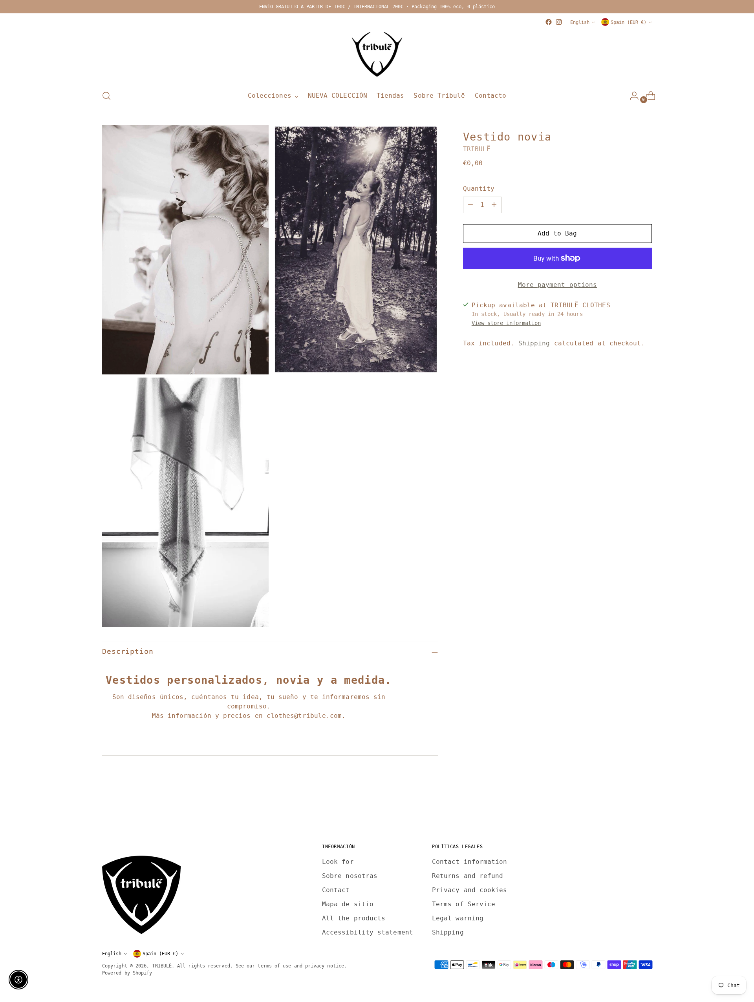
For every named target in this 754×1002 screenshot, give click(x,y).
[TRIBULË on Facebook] (548, 22)
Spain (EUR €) (628, 22)
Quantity (479, 188)
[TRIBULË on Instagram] (558, 22)
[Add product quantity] (494, 205)
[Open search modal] (106, 96)
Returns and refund (467, 876)
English (579, 22)
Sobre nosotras (349, 876)
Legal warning (457, 918)
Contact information (469, 861)
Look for (338, 861)
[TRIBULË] (377, 54)
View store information (506, 323)
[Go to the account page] (631, 96)
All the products (353, 918)
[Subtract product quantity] (470, 205)
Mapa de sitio (347, 904)
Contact (336, 890)
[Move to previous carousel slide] (627, 808)
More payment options (557, 284)
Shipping (534, 343)
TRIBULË (477, 149)
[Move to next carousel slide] (645, 807)
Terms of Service (463, 904)
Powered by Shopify (127, 973)
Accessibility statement (367, 932)
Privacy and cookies (469, 890)
